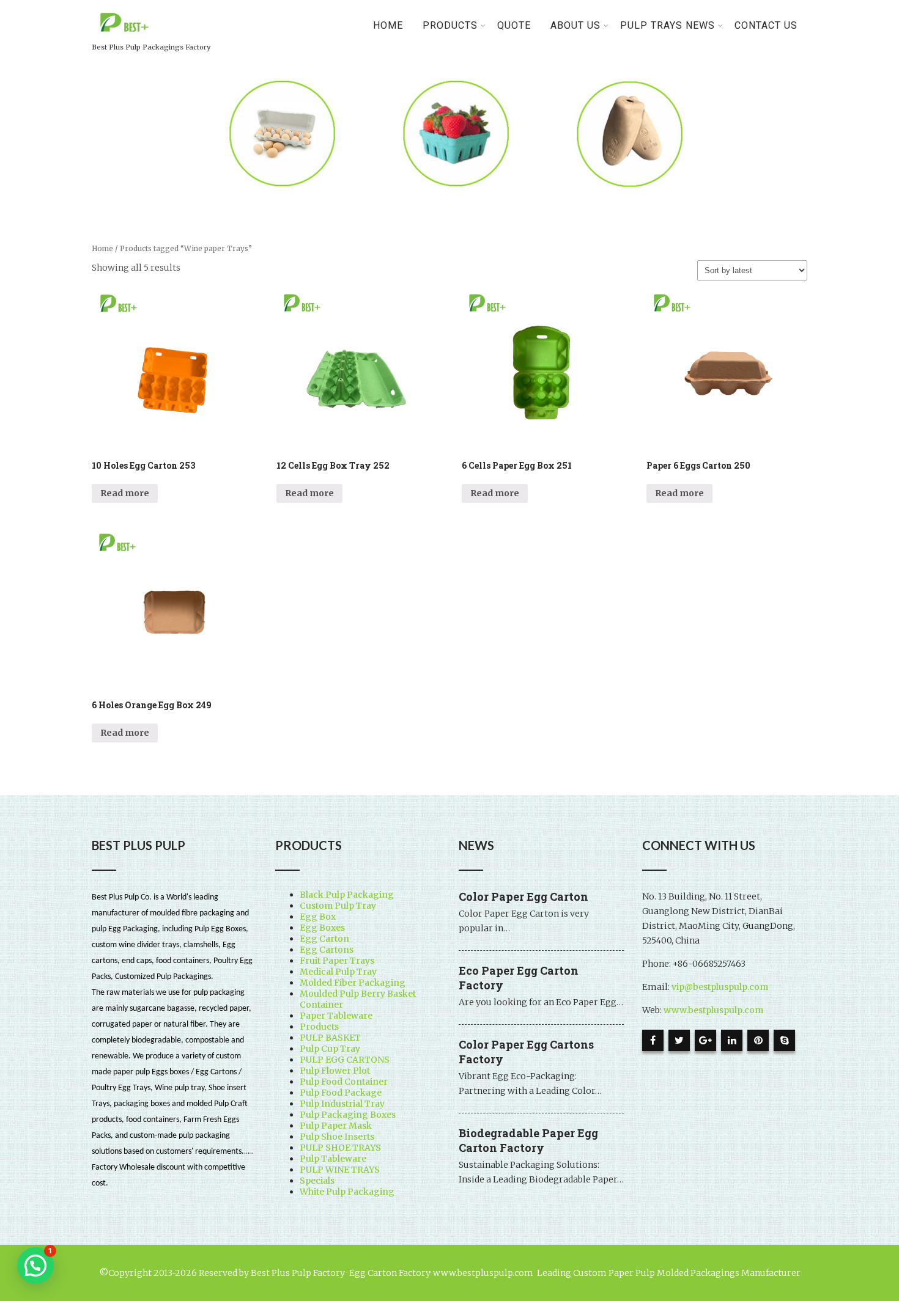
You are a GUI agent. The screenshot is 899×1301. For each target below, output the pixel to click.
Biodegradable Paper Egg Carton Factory (528, 1140)
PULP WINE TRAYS (340, 1169)
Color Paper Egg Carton (523, 896)
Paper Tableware (336, 1015)
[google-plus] (705, 1040)
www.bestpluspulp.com (713, 1010)
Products (319, 1026)
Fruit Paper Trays (337, 960)
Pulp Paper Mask (336, 1125)
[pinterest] (758, 1040)
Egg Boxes (322, 927)
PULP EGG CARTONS (345, 1059)
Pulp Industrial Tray (342, 1103)
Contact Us (765, 25)
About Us (575, 25)
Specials (317, 1180)
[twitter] (679, 1040)
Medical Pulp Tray (338, 971)
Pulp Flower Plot (335, 1070)
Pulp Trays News (667, 25)
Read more (124, 493)
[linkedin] (731, 1040)
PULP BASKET (330, 1037)
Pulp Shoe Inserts (337, 1136)
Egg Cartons (326, 949)
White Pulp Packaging (347, 1191)
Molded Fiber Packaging (352, 982)
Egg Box (318, 916)
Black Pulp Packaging (347, 894)
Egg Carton (324, 938)
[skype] (784, 1040)
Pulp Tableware (333, 1158)
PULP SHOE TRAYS (340, 1147)
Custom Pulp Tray (338, 905)
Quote (514, 25)
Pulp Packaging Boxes (348, 1114)
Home (388, 25)
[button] (35, 1265)
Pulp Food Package (341, 1092)
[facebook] (653, 1040)
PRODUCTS (450, 25)
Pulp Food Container (344, 1081)
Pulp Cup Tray (330, 1048)
